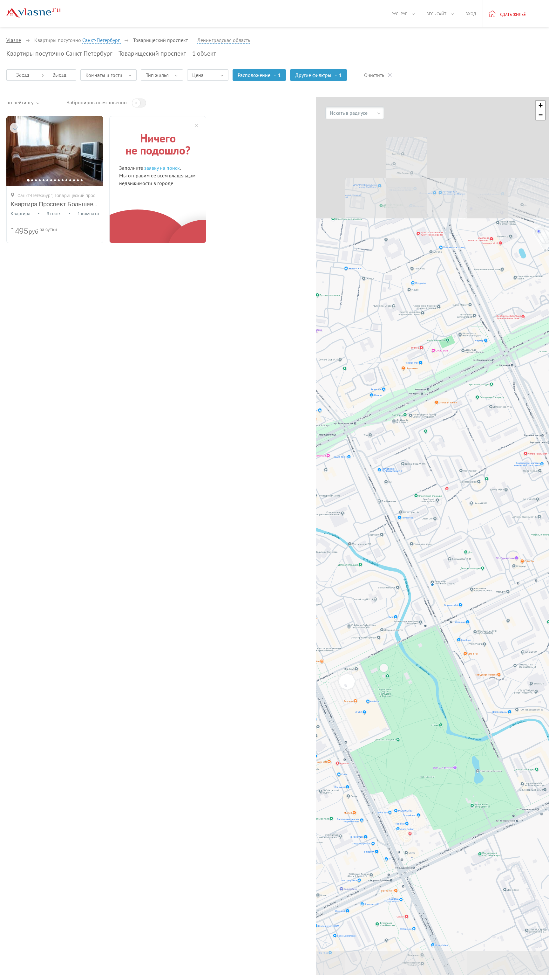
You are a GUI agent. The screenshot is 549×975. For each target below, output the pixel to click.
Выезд (59, 75)
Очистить (374, 75)
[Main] (33, 12)
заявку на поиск (162, 168)
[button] (540, 105)
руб (33, 231)
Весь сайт (436, 14)
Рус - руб (399, 14)
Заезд (22, 75)
